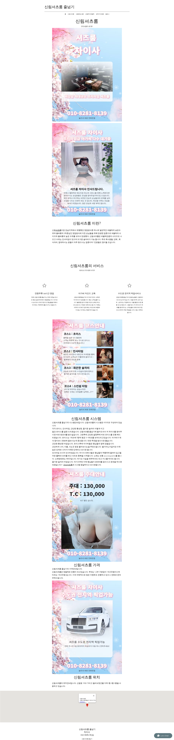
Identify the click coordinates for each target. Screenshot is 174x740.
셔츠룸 (58, 230)
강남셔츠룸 (67, 465)
